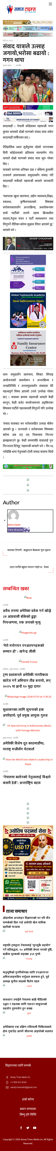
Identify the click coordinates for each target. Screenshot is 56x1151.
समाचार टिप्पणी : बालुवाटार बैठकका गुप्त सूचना (28, 550)
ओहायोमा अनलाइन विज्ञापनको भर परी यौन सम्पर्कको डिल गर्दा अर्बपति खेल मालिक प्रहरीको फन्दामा (26, 922)
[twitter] (28, 1128)
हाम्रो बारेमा (28, 1099)
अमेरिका (5, 669)
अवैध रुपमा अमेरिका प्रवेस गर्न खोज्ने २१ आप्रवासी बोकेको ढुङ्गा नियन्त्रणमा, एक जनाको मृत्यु (27, 616)
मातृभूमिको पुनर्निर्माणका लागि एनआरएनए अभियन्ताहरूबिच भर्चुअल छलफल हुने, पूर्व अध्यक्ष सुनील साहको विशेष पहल (26, 977)
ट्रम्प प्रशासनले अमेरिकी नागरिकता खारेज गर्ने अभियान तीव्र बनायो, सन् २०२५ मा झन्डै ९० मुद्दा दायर (27, 680)
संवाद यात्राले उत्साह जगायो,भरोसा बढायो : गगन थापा (26, 53)
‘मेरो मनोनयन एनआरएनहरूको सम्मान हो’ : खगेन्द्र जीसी (23, 648)
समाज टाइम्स (7, 65)
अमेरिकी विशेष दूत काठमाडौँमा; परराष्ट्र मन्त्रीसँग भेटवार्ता (23, 746)
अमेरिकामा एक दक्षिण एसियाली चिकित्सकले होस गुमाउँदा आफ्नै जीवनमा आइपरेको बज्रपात (28, 1029)
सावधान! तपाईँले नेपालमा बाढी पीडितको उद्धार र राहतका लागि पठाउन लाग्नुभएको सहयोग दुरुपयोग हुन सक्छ (25, 1004)
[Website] (25, 529)
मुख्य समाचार (14, 669)
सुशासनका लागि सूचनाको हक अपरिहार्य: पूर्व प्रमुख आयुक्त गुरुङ (25, 712)
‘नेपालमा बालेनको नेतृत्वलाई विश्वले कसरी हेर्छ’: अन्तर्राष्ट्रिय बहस (27, 780)
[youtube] (34, 1128)
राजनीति (18, 65)
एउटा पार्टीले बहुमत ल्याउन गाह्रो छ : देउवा (29, 567)
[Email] (28, 529)
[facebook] (21, 1128)
